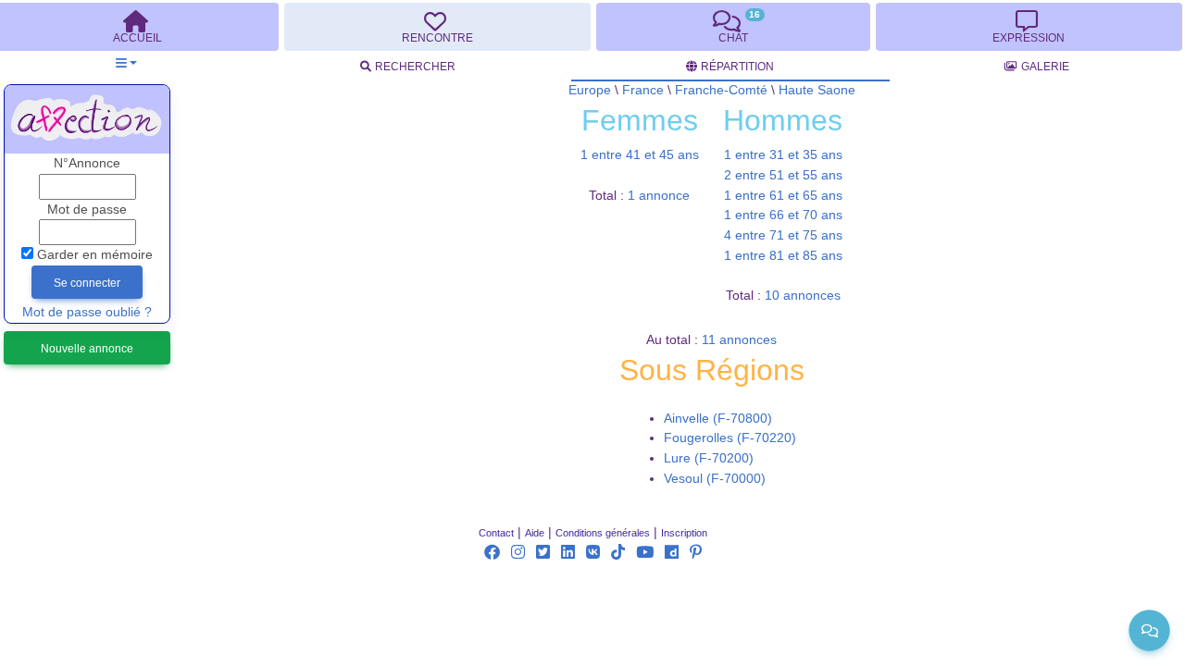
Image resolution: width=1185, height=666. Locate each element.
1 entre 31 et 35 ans (783, 155)
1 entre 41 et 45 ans (639, 155)
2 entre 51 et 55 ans (783, 175)
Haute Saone (817, 90)
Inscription (684, 532)
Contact (496, 532)
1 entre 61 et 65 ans (783, 196)
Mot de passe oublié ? (87, 312)
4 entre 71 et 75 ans (783, 235)
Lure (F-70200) (709, 458)
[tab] (437, 27)
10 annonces (803, 295)
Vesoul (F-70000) (715, 479)
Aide (534, 532)
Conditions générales (602, 532)
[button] (126, 63)
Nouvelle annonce (87, 348)
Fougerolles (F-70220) (730, 438)
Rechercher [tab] (415, 66)
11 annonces (739, 340)
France (643, 90)
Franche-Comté (721, 90)
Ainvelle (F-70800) (718, 419)
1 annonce (659, 196)
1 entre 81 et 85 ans (783, 256)
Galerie (1045, 66)
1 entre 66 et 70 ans (783, 215)
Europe (589, 90)
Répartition (737, 66)
